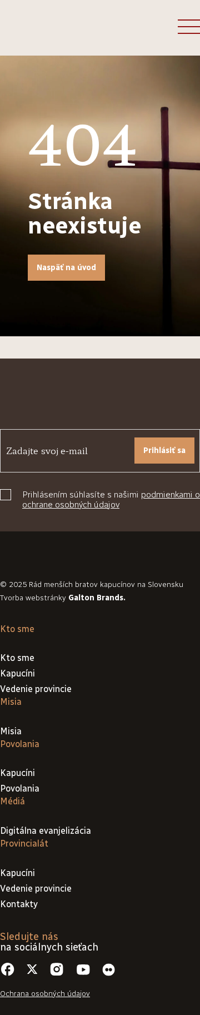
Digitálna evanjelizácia (45, 830)
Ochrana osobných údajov (45, 993)
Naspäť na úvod (66, 267)
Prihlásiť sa (164, 450)
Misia (11, 731)
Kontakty (19, 904)
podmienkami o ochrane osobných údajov (111, 499)
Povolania (19, 788)
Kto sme (17, 658)
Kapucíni (17, 673)
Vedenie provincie (36, 689)
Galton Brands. (97, 598)
